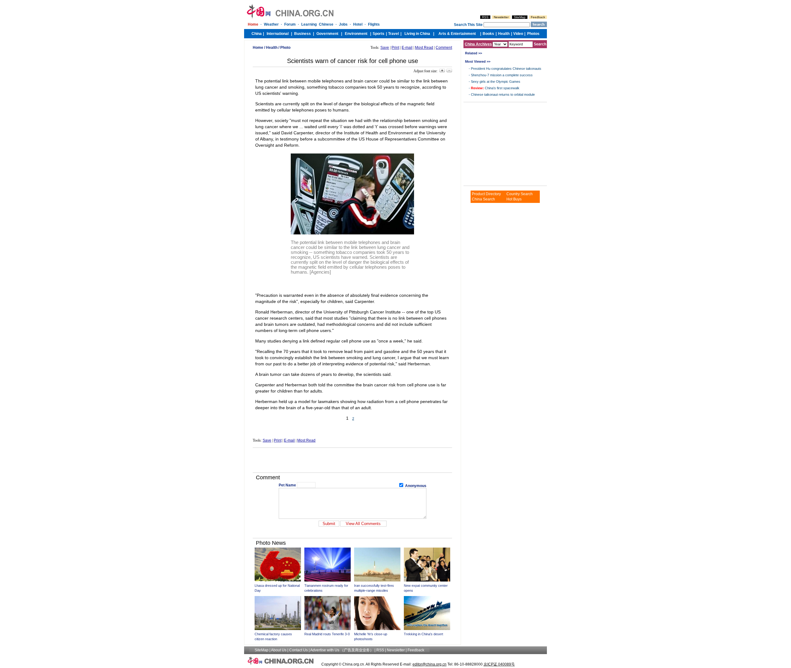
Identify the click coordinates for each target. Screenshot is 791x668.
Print (395, 47)
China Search (483, 199)
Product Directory (486, 194)
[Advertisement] (352, 460)
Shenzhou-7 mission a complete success (502, 75)
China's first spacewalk (495, 88)
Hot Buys (514, 199)
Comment (444, 47)
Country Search (519, 194)
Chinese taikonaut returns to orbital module (503, 94)
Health (271, 47)
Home (258, 47)
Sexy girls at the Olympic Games (495, 81)
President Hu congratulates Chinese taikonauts (506, 68)
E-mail (407, 47)
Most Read (424, 47)
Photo (285, 47)
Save (384, 47)
